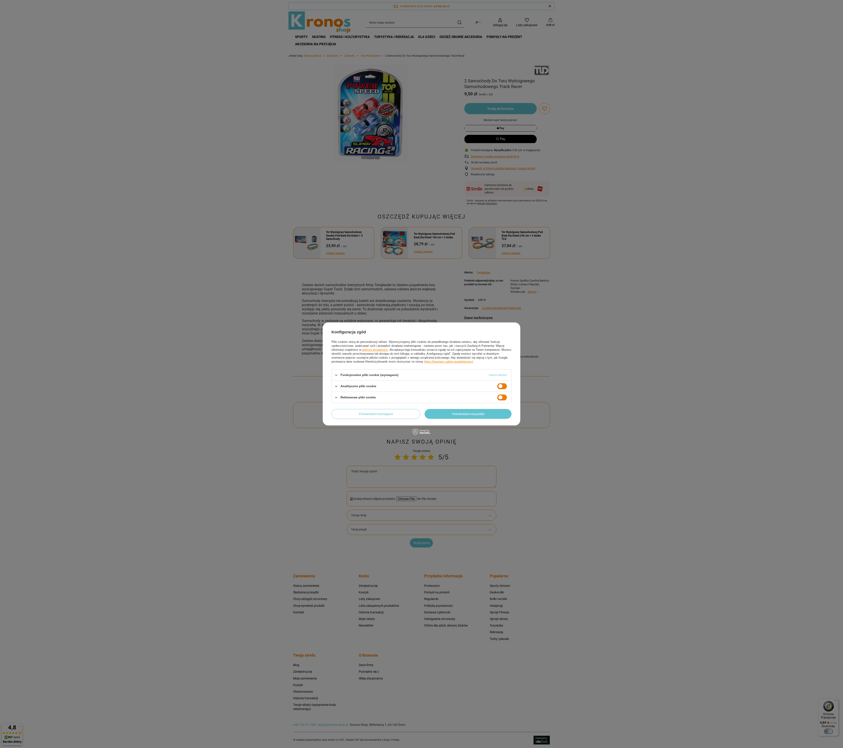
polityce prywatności (375, 349)
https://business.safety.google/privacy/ (448, 361)
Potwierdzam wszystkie (468, 414)
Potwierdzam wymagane (376, 414)
